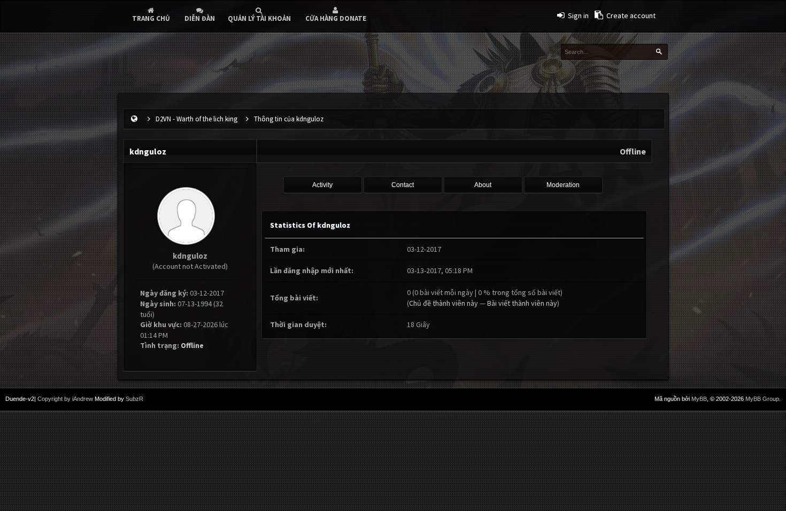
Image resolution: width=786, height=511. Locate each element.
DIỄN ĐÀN (199, 18)
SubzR (134, 399)
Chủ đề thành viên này (443, 303)
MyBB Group (762, 399)
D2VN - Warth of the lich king (196, 118)
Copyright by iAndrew (65, 399)
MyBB (699, 399)
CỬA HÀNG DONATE (335, 18)
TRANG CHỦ (151, 18)
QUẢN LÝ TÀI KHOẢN (259, 18)
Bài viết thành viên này (522, 303)
